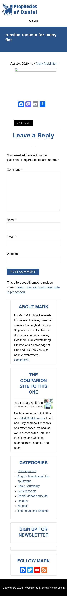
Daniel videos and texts (32, 495)
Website (12, 253)
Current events (27, 491)
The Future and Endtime (33, 510)
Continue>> (21, 359)
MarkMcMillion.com (32, 418)
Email (11, 237)
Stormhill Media (48, 587)
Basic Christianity (29, 486)
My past (23, 505)
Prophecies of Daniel (19, 9)
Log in (61, 587)
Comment (14, 169)
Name (12, 220)
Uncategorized (27, 471)
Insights (23, 500)
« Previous (23, 122)
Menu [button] (33, 21)
